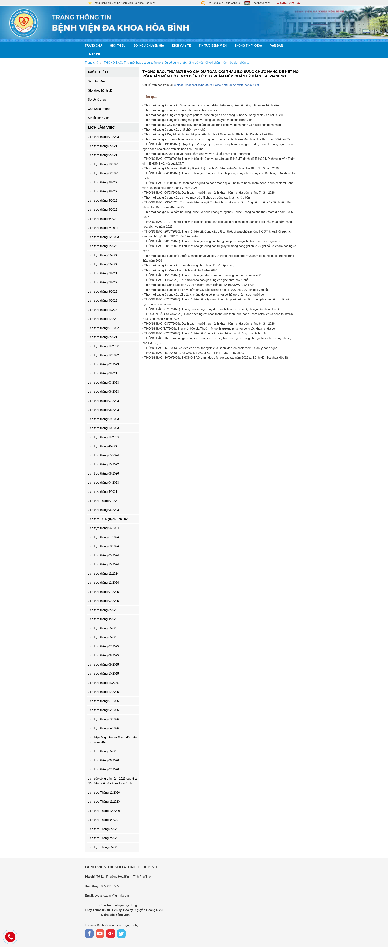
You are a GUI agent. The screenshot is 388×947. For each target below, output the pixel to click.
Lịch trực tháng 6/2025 (102, 637)
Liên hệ (94, 53)
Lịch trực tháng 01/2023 (103, 136)
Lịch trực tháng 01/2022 (103, 328)
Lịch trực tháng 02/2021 (103, 173)
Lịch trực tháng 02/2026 (103, 710)
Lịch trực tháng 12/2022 (103, 355)
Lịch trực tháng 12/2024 (103, 582)
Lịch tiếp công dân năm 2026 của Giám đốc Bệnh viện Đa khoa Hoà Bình (113, 781)
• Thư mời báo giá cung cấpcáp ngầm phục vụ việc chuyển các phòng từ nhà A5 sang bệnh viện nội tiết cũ (212, 115)
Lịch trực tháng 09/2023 (103, 419)
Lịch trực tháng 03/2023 (103, 382)
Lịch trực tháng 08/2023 (103, 409)
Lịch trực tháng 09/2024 (103, 555)
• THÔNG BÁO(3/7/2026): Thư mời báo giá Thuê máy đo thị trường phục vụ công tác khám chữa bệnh (210, 328)
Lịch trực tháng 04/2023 (103, 482)
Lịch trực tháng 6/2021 (102, 373)
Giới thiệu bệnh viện (101, 90)
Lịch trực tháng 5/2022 (102, 209)
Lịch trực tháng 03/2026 (103, 719)
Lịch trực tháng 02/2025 (103, 600)
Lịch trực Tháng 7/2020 (103, 838)
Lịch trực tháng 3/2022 (102, 191)
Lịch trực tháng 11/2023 (103, 437)
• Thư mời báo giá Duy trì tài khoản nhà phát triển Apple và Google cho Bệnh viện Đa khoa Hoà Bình (208, 134)
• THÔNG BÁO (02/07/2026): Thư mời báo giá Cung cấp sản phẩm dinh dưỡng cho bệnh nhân (204, 333)
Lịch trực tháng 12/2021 (103, 318)
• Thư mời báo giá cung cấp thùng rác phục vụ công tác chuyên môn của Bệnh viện (197, 120)
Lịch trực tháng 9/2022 (102, 300)
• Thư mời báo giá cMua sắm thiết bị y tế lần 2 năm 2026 (179, 270)
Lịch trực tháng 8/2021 (102, 146)
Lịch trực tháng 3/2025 (102, 610)
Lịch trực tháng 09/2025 (103, 664)
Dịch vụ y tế (181, 45)
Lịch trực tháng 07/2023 (103, 400)
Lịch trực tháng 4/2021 (102, 491)
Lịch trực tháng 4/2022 (102, 200)
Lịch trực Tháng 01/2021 (104, 500)
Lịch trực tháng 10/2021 (103, 164)
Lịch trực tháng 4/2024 (102, 446)
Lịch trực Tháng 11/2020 (104, 801)
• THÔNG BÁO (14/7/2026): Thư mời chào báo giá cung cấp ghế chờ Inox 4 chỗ (195, 280)
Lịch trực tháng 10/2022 (103, 464)
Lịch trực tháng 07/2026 (103, 769)
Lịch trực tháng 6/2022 (102, 218)
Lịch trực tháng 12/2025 (103, 691)
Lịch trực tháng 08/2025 (103, 655)
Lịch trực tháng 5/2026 (102, 751)
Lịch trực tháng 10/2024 (103, 564)
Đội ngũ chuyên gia (149, 45)
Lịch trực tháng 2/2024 (102, 255)
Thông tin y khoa (248, 45)
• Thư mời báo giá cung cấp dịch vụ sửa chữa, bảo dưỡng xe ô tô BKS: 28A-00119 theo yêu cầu (205, 289)
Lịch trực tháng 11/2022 (103, 346)
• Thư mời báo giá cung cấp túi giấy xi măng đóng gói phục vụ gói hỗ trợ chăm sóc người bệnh (204, 294)
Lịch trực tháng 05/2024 (103, 455)
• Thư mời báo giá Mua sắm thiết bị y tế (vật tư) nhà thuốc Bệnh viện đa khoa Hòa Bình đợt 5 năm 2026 (210, 168)
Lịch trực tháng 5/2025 (102, 628)
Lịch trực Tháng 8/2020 (103, 829)
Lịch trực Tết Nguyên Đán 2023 (108, 519)
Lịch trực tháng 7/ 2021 (103, 227)
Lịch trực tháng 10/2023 (103, 428)
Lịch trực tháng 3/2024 (102, 264)
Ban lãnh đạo (96, 81)
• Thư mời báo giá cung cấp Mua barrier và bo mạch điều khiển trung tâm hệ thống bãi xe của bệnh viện (210, 105)
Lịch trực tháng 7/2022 (102, 282)
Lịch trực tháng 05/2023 (103, 510)
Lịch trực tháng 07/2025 (103, 646)
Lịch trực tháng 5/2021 (102, 273)
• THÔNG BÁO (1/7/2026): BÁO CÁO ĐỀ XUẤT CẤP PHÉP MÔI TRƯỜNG (193, 352)
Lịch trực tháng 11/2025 (103, 682)
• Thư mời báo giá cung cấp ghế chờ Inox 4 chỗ (173, 129)
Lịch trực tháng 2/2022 (102, 182)
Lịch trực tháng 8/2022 (102, 291)
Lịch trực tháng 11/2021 (103, 309)
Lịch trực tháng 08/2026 (103, 473)
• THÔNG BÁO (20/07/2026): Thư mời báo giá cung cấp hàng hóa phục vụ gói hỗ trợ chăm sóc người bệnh (213, 241)
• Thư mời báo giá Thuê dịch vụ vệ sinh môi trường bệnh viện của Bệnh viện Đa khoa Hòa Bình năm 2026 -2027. (216, 139)
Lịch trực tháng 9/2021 (102, 155)
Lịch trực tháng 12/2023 (103, 237)
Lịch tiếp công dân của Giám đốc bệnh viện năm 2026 (113, 740)
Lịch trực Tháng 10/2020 (104, 810)
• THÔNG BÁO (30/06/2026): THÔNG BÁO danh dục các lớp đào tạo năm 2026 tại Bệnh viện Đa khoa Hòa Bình (216, 357)
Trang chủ (93, 45)
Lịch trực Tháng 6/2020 (103, 847)
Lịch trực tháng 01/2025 (103, 591)
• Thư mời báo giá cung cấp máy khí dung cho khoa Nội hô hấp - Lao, (188, 265)
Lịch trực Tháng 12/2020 (104, 792)
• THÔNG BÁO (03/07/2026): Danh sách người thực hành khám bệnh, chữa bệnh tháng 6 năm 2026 (208, 323)
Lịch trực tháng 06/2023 (103, 391)
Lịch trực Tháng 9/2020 (103, 819)
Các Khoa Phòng (99, 108)
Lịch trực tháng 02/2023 (103, 364)
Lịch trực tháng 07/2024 (103, 537)
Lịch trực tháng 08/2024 (103, 546)
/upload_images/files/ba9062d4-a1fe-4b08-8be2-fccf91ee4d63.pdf (216, 84)
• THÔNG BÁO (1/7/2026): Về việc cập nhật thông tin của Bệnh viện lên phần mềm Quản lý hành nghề (209, 348)
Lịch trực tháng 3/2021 (102, 337)
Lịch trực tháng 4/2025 (102, 619)
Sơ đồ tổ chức (97, 99)
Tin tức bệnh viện (213, 45)
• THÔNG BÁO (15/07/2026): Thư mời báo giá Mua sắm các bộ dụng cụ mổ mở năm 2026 (202, 275)
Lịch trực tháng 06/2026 (103, 760)
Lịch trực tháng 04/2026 (103, 728)
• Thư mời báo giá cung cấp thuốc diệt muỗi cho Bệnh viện (180, 110)
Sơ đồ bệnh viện (98, 117)
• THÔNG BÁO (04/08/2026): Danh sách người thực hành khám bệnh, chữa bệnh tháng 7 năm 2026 (208, 192)
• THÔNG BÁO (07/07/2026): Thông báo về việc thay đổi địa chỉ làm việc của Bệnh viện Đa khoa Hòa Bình (212, 309)
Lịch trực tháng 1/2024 (102, 246)
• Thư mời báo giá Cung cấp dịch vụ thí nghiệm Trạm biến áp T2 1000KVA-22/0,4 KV (198, 284)
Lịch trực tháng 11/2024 (103, 573)
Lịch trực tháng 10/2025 (103, 673)
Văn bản (276, 45)
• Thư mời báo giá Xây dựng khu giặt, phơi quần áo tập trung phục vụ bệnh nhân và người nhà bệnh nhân (211, 124)
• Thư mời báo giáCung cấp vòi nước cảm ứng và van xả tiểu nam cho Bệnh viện (196, 153)
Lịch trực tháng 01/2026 (103, 701)
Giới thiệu (117, 45)
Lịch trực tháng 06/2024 (103, 528)
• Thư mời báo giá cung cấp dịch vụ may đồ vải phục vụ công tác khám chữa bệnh (196, 197)
